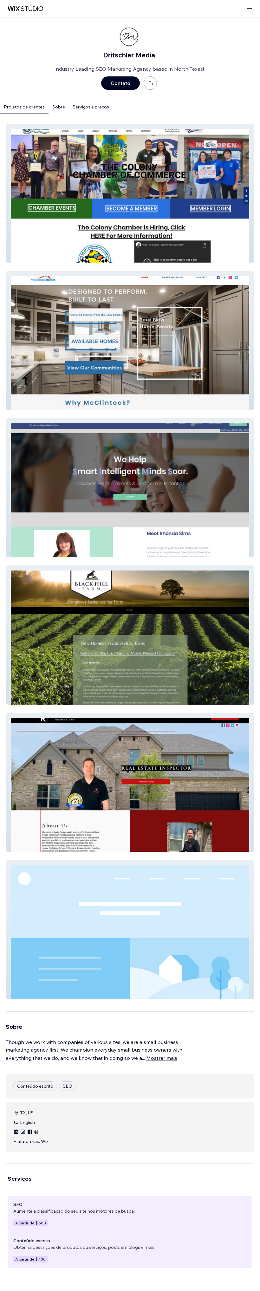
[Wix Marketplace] (25, 8)
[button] (130, 193)
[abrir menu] (249, 8)
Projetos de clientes (24, 107)
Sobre (58, 107)
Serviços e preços (91, 107)
